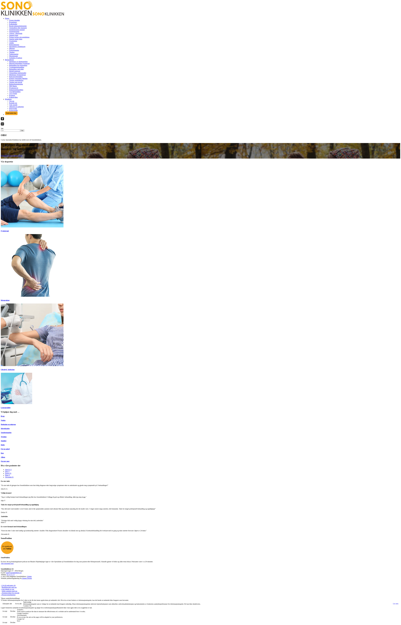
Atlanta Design (27, 578)
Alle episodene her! (7, 563)
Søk (2, 128)
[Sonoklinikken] (32, 15)
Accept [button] (4, 611)
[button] (7, 18)
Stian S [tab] (7, 475)
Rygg (2, 416)
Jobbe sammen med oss (9, 591)
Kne (2, 453)
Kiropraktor (5, 300)
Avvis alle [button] (18, 604)
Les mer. (396, 604)
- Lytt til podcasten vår (8, 585)
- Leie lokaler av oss (7, 589)
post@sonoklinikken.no (14, 573)
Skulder (3, 441)
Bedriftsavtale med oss (9, 587)
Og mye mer (5, 461)
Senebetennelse (6, 432)
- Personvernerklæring (8, 595)
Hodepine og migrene (8, 424)
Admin (29, 576)
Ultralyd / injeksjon (8, 369)
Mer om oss (18, 156)
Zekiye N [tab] (8, 473)
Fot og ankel (5, 449)
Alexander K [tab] (9, 477)
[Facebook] (2, 120)
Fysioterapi (5, 231)
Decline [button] (12, 611)
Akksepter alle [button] (7, 604)
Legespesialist (5, 408)
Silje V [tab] (7, 471)
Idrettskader (5, 428)
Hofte (3, 445)
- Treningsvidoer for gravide (10, 593)
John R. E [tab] (8, 469)
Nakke (3, 420)
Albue (3, 457)
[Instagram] (2, 125)
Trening (3, 437)
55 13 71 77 (11, 574)
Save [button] (18, 621)
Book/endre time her (8, 156)
